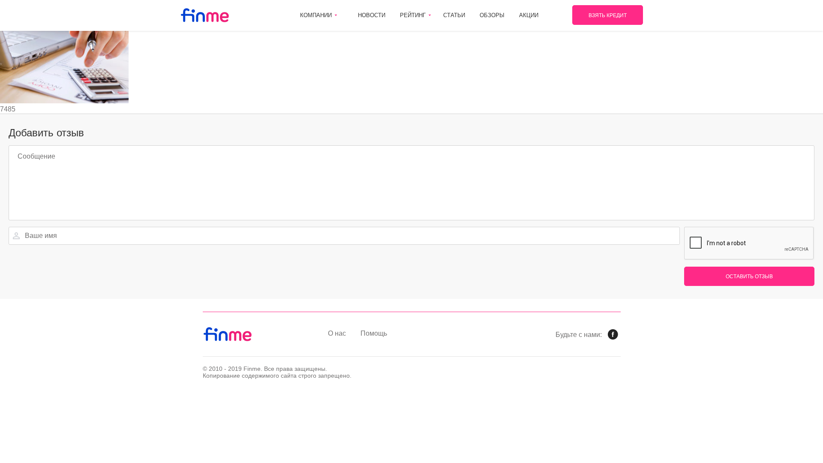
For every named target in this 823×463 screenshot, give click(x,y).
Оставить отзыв (749, 277)
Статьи (454, 15)
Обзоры (492, 15)
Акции (528, 15)
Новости (371, 15)
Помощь (373, 333)
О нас (337, 333)
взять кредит (608, 15)
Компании (316, 15)
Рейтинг (413, 15)
